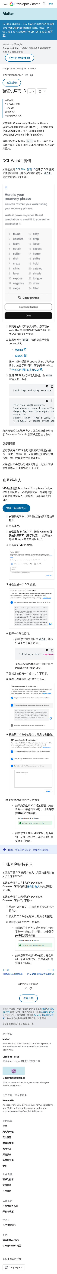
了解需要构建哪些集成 (14, 1078)
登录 (51, 4)
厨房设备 (7, 1154)
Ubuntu (19, 349)
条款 (5, 1259)
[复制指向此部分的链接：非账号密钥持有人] (36, 865)
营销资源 (7, 1185)
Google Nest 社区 (12, 1245)
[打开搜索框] (44, 4)
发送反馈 (12, 82)
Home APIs (8, 1100)
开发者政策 (8, 1211)
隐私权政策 (15, 1259)
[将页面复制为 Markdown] (40, 91)
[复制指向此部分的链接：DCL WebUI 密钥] (34, 161)
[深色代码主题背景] (46, 386)
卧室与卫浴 (8, 1160)
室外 (5, 1165)
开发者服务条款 (10, 1205)
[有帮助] (26, 75)
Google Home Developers (14, 68)
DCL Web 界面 (24, 169)
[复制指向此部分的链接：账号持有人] (25, 480)
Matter (8, 13)
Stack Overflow (11, 1239)
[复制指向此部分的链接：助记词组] (18, 444)
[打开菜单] (5, 4)
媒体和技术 (8, 1143)
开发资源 (7, 1190)
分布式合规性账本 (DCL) (25, 369)
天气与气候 (8, 1131)
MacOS (19, 355)
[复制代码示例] (51, 386)
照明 (5, 1125)
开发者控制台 (9, 1225)
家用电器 (7, 1148)
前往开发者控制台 (16, 508)
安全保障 (7, 1137)
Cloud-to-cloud (11, 1056)
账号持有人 (33, 886)
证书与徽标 (8, 1179)
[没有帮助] (31, 75)
